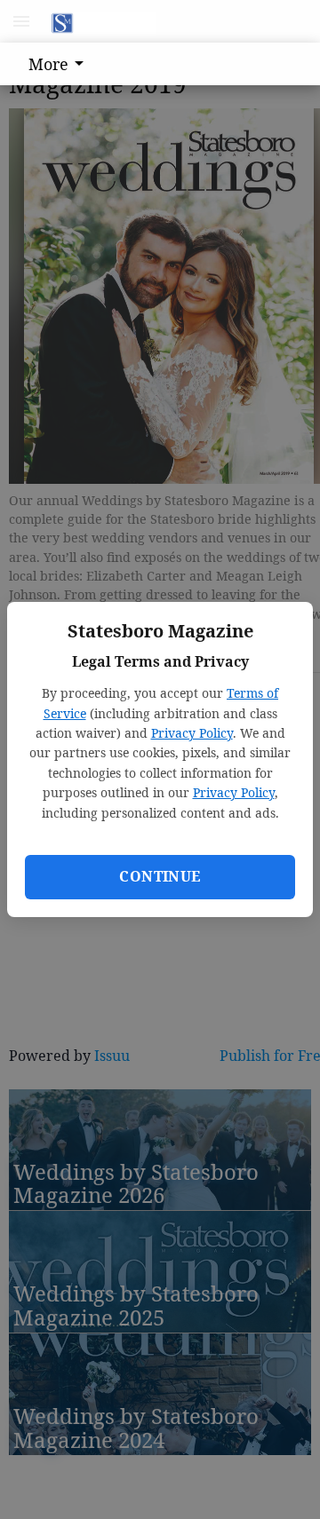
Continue (159, 876)
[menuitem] (61, 64)
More (48, 64)
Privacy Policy (192, 732)
